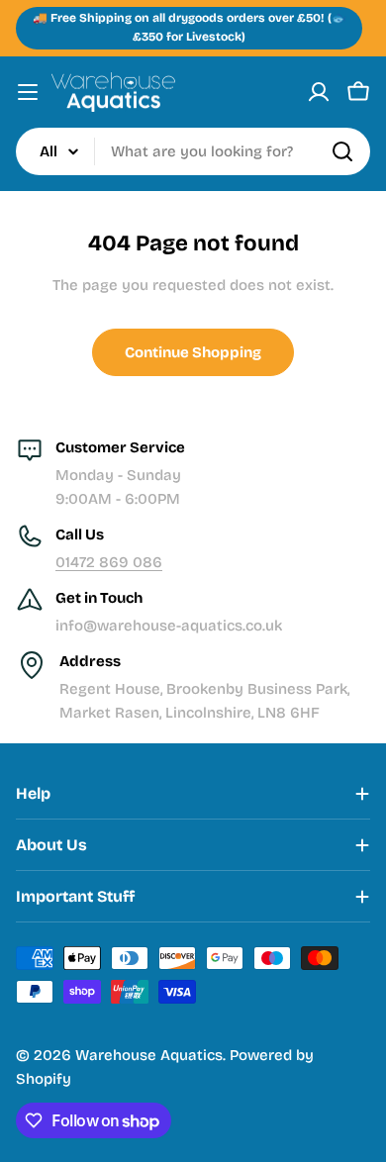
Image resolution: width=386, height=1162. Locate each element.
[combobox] (193, 151)
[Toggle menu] (28, 92)
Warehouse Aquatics (149, 1055)
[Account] (319, 92)
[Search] (342, 151)
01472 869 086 (108, 562)
